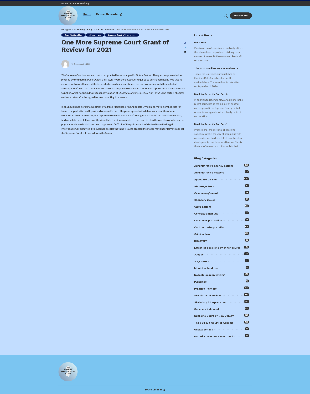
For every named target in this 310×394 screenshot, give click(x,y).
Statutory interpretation (210, 302)
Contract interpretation (209, 227)
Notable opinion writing (209, 274)
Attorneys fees (204, 186)
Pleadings (200, 281)
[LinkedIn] (185, 48)
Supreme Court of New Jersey (121, 35)
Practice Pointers (205, 288)
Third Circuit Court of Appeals (213, 322)
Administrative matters (209, 172)
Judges (199, 254)
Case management (206, 193)
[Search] (225, 15)
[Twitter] (185, 52)
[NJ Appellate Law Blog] (68, 15)
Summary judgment (206, 309)
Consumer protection (208, 220)
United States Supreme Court (213, 336)
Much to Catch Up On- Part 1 (210, 124)
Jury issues (201, 261)
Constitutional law (73, 35)
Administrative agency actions (213, 165)
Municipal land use (206, 268)
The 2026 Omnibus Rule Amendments (216, 68)
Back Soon (200, 42)
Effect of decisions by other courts (217, 247)
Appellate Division (205, 179)
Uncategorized (203, 329)
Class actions (203, 206)
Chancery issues (204, 199)
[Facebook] (185, 43)
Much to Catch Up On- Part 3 (210, 94)
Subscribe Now (241, 16)
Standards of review (207, 295)
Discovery (200, 240)
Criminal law (95, 35)
